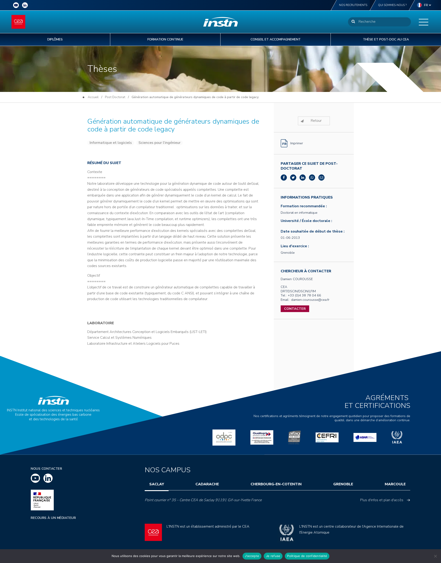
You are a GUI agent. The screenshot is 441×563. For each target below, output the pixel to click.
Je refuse (273, 556)
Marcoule (395, 484)
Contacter (295, 308)
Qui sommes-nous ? (392, 5)
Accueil (93, 97)
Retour (316, 120)
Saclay (156, 484)
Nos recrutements (353, 5)
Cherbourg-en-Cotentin (276, 484)
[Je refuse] (435, 556)
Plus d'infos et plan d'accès (381, 500)
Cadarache (207, 484)
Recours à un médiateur (53, 518)
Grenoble (343, 484)
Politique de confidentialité (307, 556)
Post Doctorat (115, 97)
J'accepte (252, 556)
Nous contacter (46, 468)
